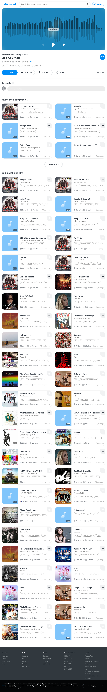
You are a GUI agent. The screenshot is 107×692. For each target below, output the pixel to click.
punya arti (38, 65)
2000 (96, 496)
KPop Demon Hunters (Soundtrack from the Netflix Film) (91, 574)
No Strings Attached (86, 496)
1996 (39, 360)
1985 (44, 535)
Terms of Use (89, 656)
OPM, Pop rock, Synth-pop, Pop (84, 360)
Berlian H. (25, 210)
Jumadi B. (79, 521)
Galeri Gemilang (35, 321)
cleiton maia (26, 385)
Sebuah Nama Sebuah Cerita (88, 379)
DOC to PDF (67, 656)
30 (81, 302)
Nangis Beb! (87, 321)
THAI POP (24, 302)
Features (25, 664)
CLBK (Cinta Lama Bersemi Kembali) (90, 131)
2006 (91, 477)
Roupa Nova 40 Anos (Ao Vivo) (89, 554)
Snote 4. (7, 61)
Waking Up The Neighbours (34, 438)
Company (46, 656)
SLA (86, 669)
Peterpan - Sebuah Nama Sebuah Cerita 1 (88, 385)
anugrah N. (79, 404)
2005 (91, 513)
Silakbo (98, 360)
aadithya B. (26, 637)
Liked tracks (91, 288)
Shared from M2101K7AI (91, 307)
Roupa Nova (91, 560)
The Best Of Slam (89, 438)
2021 (86, 302)
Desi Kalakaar (35, 632)
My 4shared (33, 346)
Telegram (36, 365)
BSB (35, 501)
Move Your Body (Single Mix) (35, 379)
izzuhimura (26, 560)
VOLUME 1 (83, 513)
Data (89, 326)
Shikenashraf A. (26, 326)
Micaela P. (79, 579)
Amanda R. (79, 288)
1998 (44, 321)
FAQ (23, 659)
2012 (95, 321)
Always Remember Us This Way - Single (90, 418)
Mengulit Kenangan (36, 613)
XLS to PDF (67, 664)
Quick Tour (25, 661)
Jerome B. (79, 365)
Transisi (82, 224)
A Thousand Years (94, 282)
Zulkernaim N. (79, 326)
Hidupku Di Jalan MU (86, 205)
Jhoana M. (79, 540)
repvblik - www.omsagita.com (27, 65)
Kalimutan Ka (31, 341)
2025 (43, 302)
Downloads (37, 326)
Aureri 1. (25, 482)
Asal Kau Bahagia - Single (34, 399)
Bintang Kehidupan (32, 574)
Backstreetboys (31, 496)
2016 (40, 185)
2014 (94, 185)
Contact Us (26, 666)
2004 (40, 496)
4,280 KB (11, 65)
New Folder (37, 560)
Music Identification (91, 666)
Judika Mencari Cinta (33, 515)
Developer (46, 664)
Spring (46, 360)
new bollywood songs (37, 637)
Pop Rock (24, 321)
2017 (46, 399)
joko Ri (90, 443)
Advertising (47, 659)
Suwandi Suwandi (26, 521)
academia (37, 385)
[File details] (10, 112)
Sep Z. (78, 385)
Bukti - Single (84, 632)
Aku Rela (83, 112)
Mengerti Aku (31, 131)
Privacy (87, 659)
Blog (3, 664)
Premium (5, 656)
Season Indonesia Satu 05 (34, 457)
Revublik (17, 61)
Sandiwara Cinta (85, 185)
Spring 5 (33, 360)
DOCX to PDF (68, 661)
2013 (44, 477)
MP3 (4, 65)
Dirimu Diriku (84, 399)
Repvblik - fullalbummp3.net (35, 112)
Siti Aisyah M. (26, 501)
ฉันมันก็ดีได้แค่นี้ (34, 302)
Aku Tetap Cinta (31, 185)
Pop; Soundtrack (80, 282)
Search (4, 659)
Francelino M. (79, 560)
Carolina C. (79, 307)
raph (23, 346)
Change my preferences (18, 688)
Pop (18, 65)
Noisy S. (78, 424)
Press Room (6, 661)
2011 (89, 224)
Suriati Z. (25, 365)
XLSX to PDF (68, 669)
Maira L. (24, 443)
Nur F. (77, 501)
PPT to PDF (67, 666)
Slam (98, 438)
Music (87, 424)
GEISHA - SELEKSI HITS (33, 477)
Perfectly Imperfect (88, 535)
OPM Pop (77, 535)
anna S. (78, 482)
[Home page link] (10, 4)
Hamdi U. (25, 462)
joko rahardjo (79, 443)
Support (25, 656)
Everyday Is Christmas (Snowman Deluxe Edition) (90, 341)
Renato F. (25, 540)
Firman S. (79, 637)
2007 (96, 205)
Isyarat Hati (83, 477)
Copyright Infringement (92, 661)
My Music (31, 307)
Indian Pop (24, 632)
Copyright (46, 661)
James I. (25, 404)
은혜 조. (78, 346)
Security (87, 664)
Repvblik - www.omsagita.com (35, 151)
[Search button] (87, 4)
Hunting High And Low (33, 535)
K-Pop (76, 574)
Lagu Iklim (90, 521)
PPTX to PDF (68, 659)
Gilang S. (25, 579)
